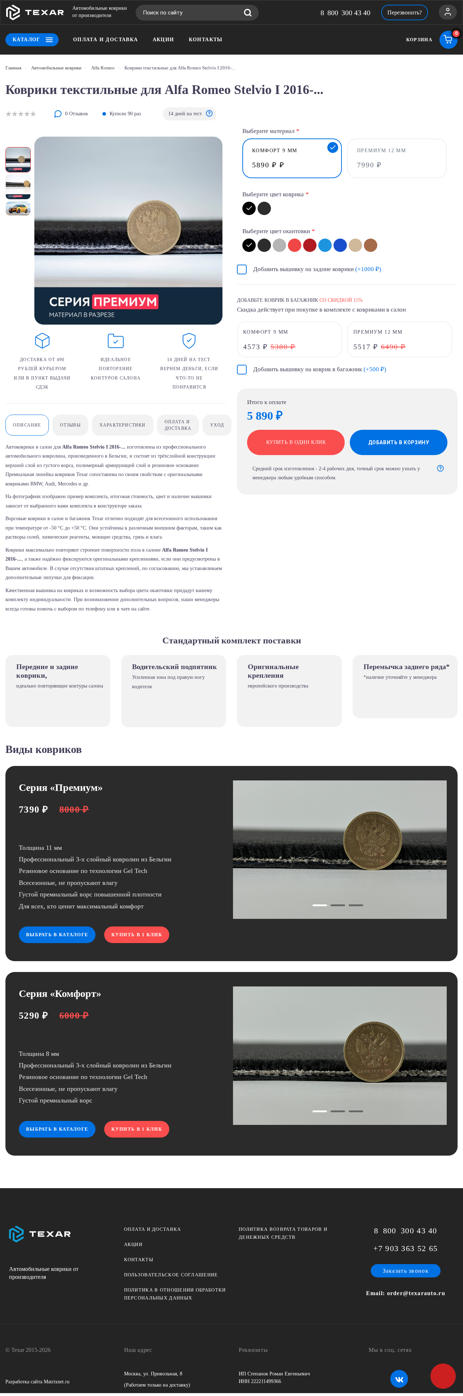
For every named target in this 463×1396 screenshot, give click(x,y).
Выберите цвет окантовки (276, 231)
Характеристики (122, 425)
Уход (217, 425)
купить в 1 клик (136, 934)
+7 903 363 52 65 (405, 1248)
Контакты (206, 39)
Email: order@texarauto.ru (406, 1293)
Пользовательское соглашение (171, 1274)
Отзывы (70, 425)
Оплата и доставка (105, 39)
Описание (27, 425)
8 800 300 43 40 (345, 13)
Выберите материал (268, 131)
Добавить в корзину (398, 442)
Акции (163, 39)
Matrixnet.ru (56, 1381)
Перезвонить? (404, 12)
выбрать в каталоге (57, 934)
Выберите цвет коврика (273, 194)
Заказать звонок (406, 1271)
